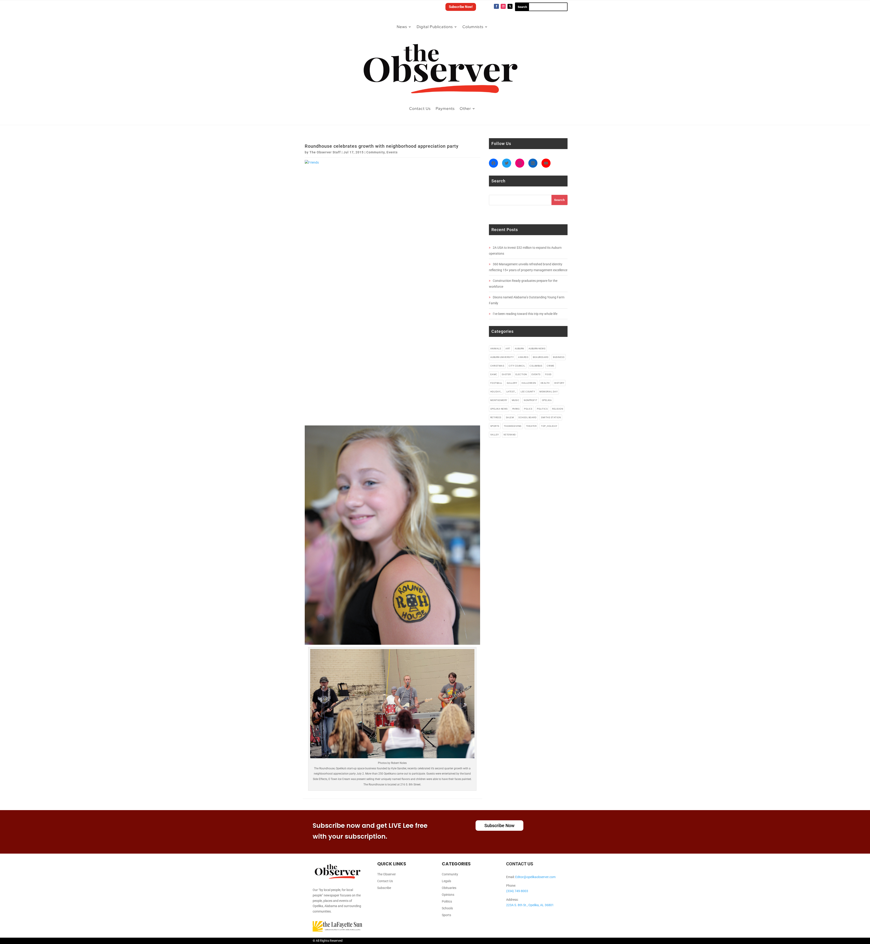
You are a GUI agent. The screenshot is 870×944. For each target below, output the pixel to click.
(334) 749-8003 (517, 891)
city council (517, 366)
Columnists (472, 26)
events (536, 374)
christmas (497, 366)
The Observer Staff (325, 152)
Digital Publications (435, 26)
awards (523, 357)
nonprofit (530, 400)
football (496, 383)
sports (494, 426)
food (548, 374)
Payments (445, 108)
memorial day (548, 391)
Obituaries (449, 888)
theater (531, 426)
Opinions (448, 894)
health (545, 383)
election (521, 374)
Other (465, 108)
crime (550, 366)
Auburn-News (537, 348)
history (559, 383)
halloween (529, 383)
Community (375, 152)
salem (510, 417)
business (558, 357)
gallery (512, 383)
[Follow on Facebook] (496, 6)
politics (542, 409)
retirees (495, 417)
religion (557, 409)
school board (527, 417)
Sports (446, 915)
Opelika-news (499, 409)
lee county (528, 391)
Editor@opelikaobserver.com (535, 877)
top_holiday (549, 426)
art (507, 348)
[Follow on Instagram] (503, 6)
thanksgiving (513, 426)
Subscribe (384, 888)
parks (516, 409)
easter (506, 374)
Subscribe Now (499, 825)
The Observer (386, 874)
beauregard (541, 357)
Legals (446, 881)
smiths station (551, 417)
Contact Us (420, 108)
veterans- (510, 434)
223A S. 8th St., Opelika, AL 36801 (530, 905)
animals (495, 348)
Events (392, 152)
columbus (535, 366)
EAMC (493, 374)
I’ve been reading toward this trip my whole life (525, 314)
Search (559, 200)
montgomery (498, 400)
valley (494, 434)
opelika (547, 400)
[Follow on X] (510, 6)
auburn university (502, 357)
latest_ (511, 391)
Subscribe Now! (461, 7)
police (528, 409)
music (516, 400)
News (402, 26)
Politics (447, 901)
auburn (519, 348)
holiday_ (496, 391)
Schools (447, 908)
